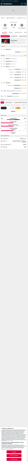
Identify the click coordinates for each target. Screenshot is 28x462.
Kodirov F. (12, 74)
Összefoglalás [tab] (5, 36)
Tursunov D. (11, 77)
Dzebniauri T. (10, 85)
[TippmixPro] (3, 108)
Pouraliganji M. (14, 58)
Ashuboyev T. (11, 69)
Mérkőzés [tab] (4, 32)
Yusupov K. (18, 72)
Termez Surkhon (21, 28)
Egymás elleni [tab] (18, 32)
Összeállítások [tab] (23, 36)
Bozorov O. (13, 66)
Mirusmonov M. (18, 74)
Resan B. (15, 61)
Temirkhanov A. (17, 69)
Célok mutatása (14, 459)
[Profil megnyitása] (5, 25)
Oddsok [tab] (11, 32)
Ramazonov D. (12, 72)
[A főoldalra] (7, 4)
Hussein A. (13, 64)
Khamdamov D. (9, 61)
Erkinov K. (8, 66)
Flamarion (8, 58)
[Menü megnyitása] (25, 4)
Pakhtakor (5, 28)
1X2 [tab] (2, 102)
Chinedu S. (8, 64)
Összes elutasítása (14, 455)
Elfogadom (14, 451)
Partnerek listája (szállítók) (7, 449)
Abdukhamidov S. (17, 85)
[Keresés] (22, 4)
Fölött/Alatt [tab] (9, 102)
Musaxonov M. (18, 77)
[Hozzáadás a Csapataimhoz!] (1, 25)
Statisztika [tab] (14, 36)
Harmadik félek (10, 440)
